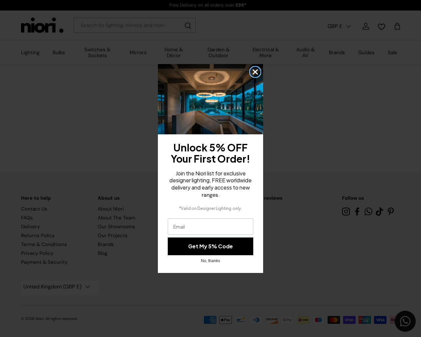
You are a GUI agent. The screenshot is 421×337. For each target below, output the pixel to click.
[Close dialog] (255, 72)
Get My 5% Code (210, 246)
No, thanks (210, 260)
